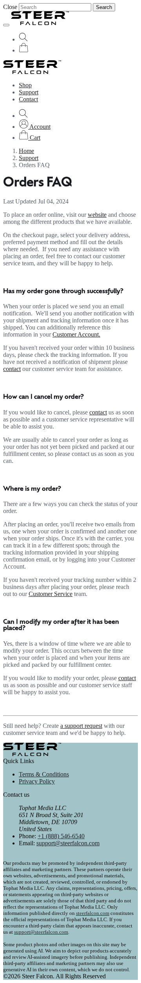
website (97, 214)
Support (28, 92)
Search (104, 7)
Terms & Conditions (44, 774)
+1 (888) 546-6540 (61, 836)
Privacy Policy (37, 781)
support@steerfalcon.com (67, 843)
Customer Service (50, 594)
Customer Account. (76, 334)
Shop (25, 85)
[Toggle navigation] (6, 25)
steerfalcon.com (92, 913)
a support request (81, 725)
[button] (35, 126)
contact (12, 368)
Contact (28, 99)
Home (26, 151)
